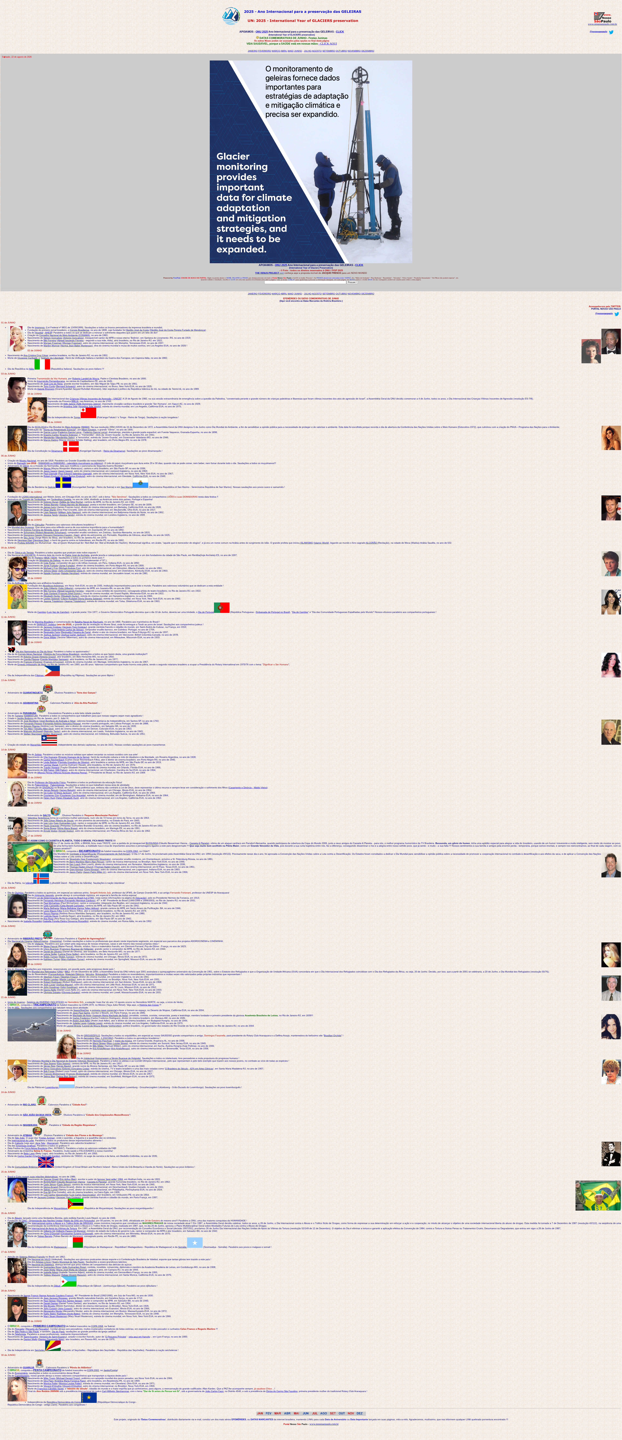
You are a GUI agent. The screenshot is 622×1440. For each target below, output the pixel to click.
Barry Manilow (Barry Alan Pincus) (86, 861)
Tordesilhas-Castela (61, 499)
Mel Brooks (49, 1306)
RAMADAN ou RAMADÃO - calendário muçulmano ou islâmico (70, 463)
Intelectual (88, 1058)
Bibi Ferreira (50, 340)
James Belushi (51, 790)
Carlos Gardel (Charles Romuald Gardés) (38, 1156)
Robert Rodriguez (53, 982)
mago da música (123, 1040)
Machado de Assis (82, 1015)
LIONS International (32, 496)
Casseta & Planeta (199, 843)
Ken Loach (75, 864)
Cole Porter (49, 563)
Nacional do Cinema (22, 941)
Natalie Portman (52, 573)
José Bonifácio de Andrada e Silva (57, 721)
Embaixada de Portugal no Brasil (272, 612)
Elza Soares (50, 1063)
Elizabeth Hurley (52, 596)
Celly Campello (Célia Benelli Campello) (64, 905)
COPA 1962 (132, 851)
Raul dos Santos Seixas (69, 1300)
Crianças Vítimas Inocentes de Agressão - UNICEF (95, 398)
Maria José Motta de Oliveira (71, 1269)
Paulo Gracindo (51, 825)
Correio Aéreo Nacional (30, 654)
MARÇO (276, 51)
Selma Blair (49, 1076)
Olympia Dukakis (52, 992)
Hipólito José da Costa (137, 330)
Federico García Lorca (95, 432)
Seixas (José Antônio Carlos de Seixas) (64, 629)
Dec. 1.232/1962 (104, 1038)
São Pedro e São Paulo (27, 1331)
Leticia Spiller (50, 954)
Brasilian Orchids (332, 1035)
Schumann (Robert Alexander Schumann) (45, 532)
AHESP (48, 332)
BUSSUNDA (152, 843)
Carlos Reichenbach (54, 759)
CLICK (340, 31)
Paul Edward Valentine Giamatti (75, 473)
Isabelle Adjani (51, 1272)
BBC (67, 971)
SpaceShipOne (81, 1010)
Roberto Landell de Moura (85, 378)
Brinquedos (101, 974)
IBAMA (85, 427)
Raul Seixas (50, 1300)
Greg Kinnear (76, 869)
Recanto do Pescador (37, 1329)
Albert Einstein (88, 429)
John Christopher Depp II (71, 570)
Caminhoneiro (22, 1375)
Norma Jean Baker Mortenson (76, 345)
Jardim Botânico (25, 718)
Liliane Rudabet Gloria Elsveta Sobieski (81, 598)
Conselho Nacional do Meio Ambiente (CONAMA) (64, 335)
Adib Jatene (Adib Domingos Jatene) (82, 404)
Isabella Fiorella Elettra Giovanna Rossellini (65, 921)
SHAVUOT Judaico (46, 624)
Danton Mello (30, 1339)
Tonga (77, 417)
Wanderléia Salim (65, 437)
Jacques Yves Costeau (74, 627)
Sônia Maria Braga (67, 828)
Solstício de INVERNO (38, 1002)
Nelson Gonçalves (53, 338)
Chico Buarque (51, 949)
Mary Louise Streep (117, 1043)
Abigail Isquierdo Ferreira (71, 340)
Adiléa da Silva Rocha (71, 502)
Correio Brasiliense (79, 330)
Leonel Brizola (74, 1025)
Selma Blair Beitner (66, 1076)
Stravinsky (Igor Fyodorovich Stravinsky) (90, 859)
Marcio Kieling (51, 440)
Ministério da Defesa (49, 560)
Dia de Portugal (206, 612)
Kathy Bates (50, 1313)
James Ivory (49, 507)
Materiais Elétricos (74, 974)
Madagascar (60, 1247)
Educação (140, 898)
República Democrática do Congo (64, 1402)
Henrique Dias (24, 540)
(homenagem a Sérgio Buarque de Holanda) (118, 1058)
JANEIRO (253, 51)
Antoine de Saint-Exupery (53, 1336)
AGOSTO (317, 51)
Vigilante (39, 943)
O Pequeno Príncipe (115, 1336)
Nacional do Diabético (43, 1264)
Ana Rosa (48, 918)
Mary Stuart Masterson (55, 1316)
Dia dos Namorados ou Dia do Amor (34, 651)
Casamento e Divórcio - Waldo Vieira (248, 787)
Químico (19, 892)
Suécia (52, 487)
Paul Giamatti (50, 473)
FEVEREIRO (264, 51)
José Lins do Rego (53, 383)
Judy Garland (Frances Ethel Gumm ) (63, 593)
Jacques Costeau (52, 627)
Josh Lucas (49, 984)
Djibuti (57, 1285)
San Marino (127, 487)
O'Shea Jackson (62, 792)
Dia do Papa (58, 1331)
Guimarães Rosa (52, 1267)
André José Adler (81, 1020)
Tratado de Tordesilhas (34, 499)
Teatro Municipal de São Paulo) (68, 1262)
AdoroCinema (41, 941)
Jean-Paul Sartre (81, 1013)
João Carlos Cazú (214, 1391)
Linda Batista (50, 762)
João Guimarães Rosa (73, 1267)
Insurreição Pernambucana (51, 381)
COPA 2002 (93, 1370)
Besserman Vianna (75, 1182)
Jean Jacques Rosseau (56, 1298)
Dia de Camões (300, 612)
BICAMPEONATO (89, 851)
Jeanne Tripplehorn (53, 601)
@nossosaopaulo (598, 31)
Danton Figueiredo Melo (51, 1339)
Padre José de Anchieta (77, 555)
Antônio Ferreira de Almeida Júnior (41, 530)
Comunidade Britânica (26, 1167)
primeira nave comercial (104, 1010)
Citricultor (39, 524)
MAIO (291, 51)
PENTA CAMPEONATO (47, 1370)
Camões (41, 612)
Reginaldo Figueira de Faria (75, 632)
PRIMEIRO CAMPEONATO (49, 1326)
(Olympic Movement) (88, 1061)
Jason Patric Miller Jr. (94, 872)
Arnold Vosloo (50, 831)
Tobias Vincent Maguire (74, 1275)
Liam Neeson (50, 512)
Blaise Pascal (51, 946)
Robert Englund (52, 476)
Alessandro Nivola (52, 1311)
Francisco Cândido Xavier (50, 1388)
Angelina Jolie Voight (89, 406)
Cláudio (61, 1182)
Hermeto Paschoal (102, 1040)
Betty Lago (29, 1153)
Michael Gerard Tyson (68, 1378)
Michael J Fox (51, 568)
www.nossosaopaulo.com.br (602, 24)
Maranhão (35, 744)
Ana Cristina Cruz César (35, 355)
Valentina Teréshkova (38, 818)
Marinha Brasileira (44, 622)
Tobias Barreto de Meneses (74, 504)
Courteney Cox (51, 795)
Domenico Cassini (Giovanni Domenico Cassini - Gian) (52, 535)
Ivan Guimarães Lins (64, 823)
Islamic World (321, 543)
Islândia (29, 883)
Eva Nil (47, 1192)
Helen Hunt (49, 798)
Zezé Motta (49, 1269)
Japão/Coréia (110, 1370)
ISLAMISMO (306, 543)
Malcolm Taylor (52, 731)
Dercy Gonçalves (53, 1068)
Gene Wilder (50, 637)
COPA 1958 (97, 1326)
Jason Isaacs (50, 471)
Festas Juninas (47, 1138)
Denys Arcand (51, 1187)
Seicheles (40, 1350)
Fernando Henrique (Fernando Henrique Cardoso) (69, 900)
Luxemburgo (52, 1087)
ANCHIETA (29, 555)
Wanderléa (49, 437)
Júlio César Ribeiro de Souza (58, 820)
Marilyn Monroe (52, 345)
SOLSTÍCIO (57, 1002)
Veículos (90, 974)
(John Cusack (65, 1308)
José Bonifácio (31, 721)
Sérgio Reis (49, 1066)
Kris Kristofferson (101, 1048)
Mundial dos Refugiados (44, 971)
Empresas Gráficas (26, 1145)
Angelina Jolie (70, 406)
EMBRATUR (31, 715)
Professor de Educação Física (50, 782)
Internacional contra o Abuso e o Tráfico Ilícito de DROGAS (62, 1223)
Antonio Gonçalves (73, 338)
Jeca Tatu (40, 1143)
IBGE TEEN (50, 557)
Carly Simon (50, 1184)
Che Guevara (50, 757)
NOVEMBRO (354, 51)
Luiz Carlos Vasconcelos (56, 1194)
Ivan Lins (48, 823)
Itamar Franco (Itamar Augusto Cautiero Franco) (48, 1295)
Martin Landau (51, 979)
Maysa (47, 468)
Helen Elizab (63, 798)
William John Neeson (69, 512)
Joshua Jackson (52, 634)
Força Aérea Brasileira (35, 1148)
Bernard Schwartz (66, 386)
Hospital (39, 332)
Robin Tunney (51, 956)
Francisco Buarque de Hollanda (76, 949)
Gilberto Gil (49, 1231)
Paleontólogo (41, 785)
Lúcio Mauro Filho (53, 911)
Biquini (18, 1218)
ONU (60, 971)
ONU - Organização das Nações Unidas (42, 1220)
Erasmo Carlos (51, 435)
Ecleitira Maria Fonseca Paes (70, 1381)
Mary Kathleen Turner (73, 959)
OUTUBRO (341, 51)
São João (20, 1138)
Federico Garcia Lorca (69, 432)
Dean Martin (50, 509)
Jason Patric (75, 872)
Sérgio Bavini (63, 1066)
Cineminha (55, 941)
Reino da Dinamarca (114, 451)
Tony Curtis (49, 386)
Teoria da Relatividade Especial (59, 429)
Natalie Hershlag (70, 573)
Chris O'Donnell (52, 1233)
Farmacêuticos (56, 974)
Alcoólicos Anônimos (53, 585)
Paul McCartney (52, 903)
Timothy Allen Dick (43, 728)
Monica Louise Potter (70, 1383)
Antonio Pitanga (31, 726)
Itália (32, 369)
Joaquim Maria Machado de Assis (110, 1015)
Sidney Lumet (51, 1189)
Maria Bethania (51, 908)
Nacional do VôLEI (41, 1259)
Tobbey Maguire (52, 1275)
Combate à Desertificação (83, 854)
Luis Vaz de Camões (58, 612)
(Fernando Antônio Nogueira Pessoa (61, 723)
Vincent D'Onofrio (53, 1386)
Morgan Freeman (53, 343)
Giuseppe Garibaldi (27, 358)
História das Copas (149, 1005)
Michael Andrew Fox (69, 568)
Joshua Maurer (64, 984)
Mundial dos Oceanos (23, 527)
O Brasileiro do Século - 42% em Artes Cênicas (189, 1068)
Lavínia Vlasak (51, 765)
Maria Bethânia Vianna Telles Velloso (79, 908)
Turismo (19, 715)
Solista (38, 754)
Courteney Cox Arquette (72, 795)
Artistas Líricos (43, 1262)
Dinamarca (57, 451)
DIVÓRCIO (48, 787)
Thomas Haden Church (81, 867)
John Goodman (51, 987)
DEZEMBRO (367, 51)
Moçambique (61, 1208)
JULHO (307, 51)
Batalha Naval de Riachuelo (89, 622)
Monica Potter (51, 1383)
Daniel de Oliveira (53, 951)
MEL (17, 1007)
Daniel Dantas (51, 1303)
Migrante (19, 969)
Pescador (20, 1329)
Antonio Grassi (31, 656)
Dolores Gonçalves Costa (76, 1068)
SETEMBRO (328, 51)
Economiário (21, 1373)
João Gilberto (50, 588)
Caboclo (19, 1143)
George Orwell (51, 1179)
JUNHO (298, 51)
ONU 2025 (262, 31)
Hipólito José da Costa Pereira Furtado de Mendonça (177, 330)
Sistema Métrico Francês (32, 1256)
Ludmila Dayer (51, 916)
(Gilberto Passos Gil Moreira (70, 1231)
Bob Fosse (49, 1071)
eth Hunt (73, 798)
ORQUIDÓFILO (92, 1035)
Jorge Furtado (51, 565)
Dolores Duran (51, 502)
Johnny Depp (50, 570)
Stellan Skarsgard (33, 734)
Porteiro (39, 557)
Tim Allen (28, 728)
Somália (182, 1247)
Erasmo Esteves (68, 435)
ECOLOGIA (40, 427)
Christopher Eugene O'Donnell (76, 1233)
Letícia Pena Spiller (68, 954)
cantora (92, 1269)
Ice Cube (48, 792)
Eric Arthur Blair (68, 1179)
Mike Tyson (49, 1378)
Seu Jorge (29, 537)
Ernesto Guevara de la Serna (74, 757)
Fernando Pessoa (33, 723)
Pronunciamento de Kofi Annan (114, 854)
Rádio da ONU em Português (79, 1220)
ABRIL (284, 51)
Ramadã (21, 463)
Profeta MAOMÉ (25, 543)
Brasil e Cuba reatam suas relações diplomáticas (33, 1176)
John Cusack (50, 1308)
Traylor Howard (51, 767)
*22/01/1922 (114, 1025)
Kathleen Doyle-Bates (68, 1313)
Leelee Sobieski (52, 598)
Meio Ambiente (72, 427)
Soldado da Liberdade (52, 358)
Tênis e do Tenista (24, 552)
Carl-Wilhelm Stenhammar (115, 1391)
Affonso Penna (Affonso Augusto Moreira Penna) (62, 772)
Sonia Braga (50, 828)
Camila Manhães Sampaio (54, 659)
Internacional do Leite (23, 1140)
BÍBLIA (74, 401)
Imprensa (40, 327)
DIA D (26, 465)
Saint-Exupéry (31, 1336)
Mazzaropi (52, 1143)
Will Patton (48, 770)
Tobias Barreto (51, 504)
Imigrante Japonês (44, 895)
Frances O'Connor (33, 662)
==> (269, 273)
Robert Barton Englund (73, 476)
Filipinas (39, 675)
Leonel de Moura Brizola (95, 1025)
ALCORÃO (372, 543)
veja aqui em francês (139, 1336)
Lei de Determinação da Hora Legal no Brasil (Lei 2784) (65, 898)
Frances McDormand (54, 1073)
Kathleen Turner (52, 959)
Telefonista (20, 1334)
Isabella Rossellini (33, 921)
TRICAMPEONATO (44, 1004)
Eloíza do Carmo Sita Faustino (282, 1391)
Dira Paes (49, 1381)
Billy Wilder (98, 1046)
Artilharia (19, 583)
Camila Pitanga (31, 659)
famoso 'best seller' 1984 (110, 1179)
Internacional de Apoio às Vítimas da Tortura (54, 1228)
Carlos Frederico (81, 1018)
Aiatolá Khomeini (45, 389)
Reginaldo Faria (52, 632)
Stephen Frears (52, 977)
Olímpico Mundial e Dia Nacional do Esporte (54, 1061)
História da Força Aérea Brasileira (61, 654)
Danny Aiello (50, 989)
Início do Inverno (16, 1002)
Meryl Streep (99, 1043)
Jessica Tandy (51, 515)
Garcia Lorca (50, 432)
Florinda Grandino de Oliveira (73, 762)
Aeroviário (89, 1038)
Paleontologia (57, 785)
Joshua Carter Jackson (73, 634)
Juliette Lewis (79, 1023)
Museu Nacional (27, 460)
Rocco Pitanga (51, 913)
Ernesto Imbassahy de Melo (31, 664)
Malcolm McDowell (33, 731)
